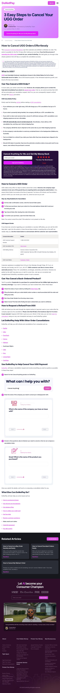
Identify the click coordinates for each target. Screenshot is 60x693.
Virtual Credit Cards (7, 678)
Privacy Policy (42, 166)
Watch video (9, 619)
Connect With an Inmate (51, 645)
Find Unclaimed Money (22, 649)
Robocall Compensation (8, 664)
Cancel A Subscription (22, 676)
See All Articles (53, 539)
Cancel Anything (9, 9)
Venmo (5, 339)
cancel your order (29, 90)
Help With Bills (20, 650)
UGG (3, 75)
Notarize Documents (50, 656)
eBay (4, 332)
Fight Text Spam (6, 662)
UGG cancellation (36, 102)
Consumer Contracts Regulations (13, 50)
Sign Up (51, 3)
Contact (4, 650)
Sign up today (43, 597)
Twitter (27, 260)
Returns (11, 94)
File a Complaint (35, 649)
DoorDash (6, 335)
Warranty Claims (6, 683)
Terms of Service (6, 645)
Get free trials (7, 514)
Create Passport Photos (51, 666)
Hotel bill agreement (9, 525)
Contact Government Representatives (50, 664)
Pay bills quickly (7, 528)
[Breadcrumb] (2, 40)
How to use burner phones (11, 500)
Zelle (4, 349)
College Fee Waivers (22, 652)
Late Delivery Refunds (22, 672)
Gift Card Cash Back (22, 645)
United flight (6, 357)
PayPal (5, 328)
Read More (6, 556)
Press (3, 649)
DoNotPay (8, 3)
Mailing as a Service (50, 647)
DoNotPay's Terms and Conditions (30, 166)
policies (18, 102)
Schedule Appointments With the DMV (51, 651)
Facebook (22, 260)
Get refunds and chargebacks (11, 503)
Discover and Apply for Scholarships (22, 655)
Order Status (34, 289)
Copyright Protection (36, 647)
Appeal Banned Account (23, 681)
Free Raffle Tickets (21, 647)
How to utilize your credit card (11, 511)
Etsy (4, 353)
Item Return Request (22, 674)
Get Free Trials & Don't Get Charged (8, 681)
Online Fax (47, 649)
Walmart (5, 342)
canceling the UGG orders (9, 54)
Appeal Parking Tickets (37, 645)
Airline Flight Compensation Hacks (7, 676)
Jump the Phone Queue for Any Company (23, 669)
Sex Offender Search (50, 671)
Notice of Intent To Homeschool (50, 669)
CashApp (6, 360)
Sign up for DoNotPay (18, 162)
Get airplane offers (8, 507)
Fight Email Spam (6, 660)
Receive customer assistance (11, 518)
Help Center (23, 246)
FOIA (46, 658)
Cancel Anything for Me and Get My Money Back (21, 33)
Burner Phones (6, 673)
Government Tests (49, 654)
